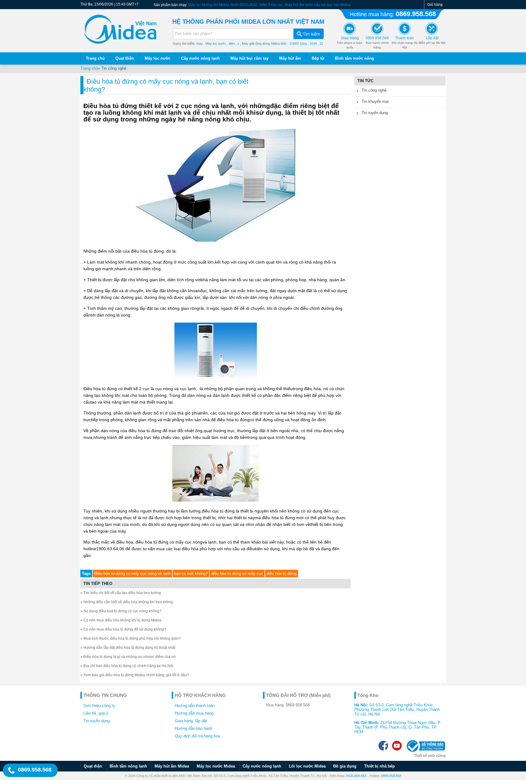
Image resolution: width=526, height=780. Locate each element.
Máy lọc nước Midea (216, 766)
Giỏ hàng (435, 4)
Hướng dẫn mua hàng (194, 713)
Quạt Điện (124, 58)
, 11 (320, 43)
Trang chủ (95, 58)
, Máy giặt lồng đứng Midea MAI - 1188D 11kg (273, 43)
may (199, 43)
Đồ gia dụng (344, 766)
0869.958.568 (416, 14)
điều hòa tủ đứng (281, 573)
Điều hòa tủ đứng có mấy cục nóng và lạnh (132, 573)
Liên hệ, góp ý (95, 713)
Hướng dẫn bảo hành (193, 728)
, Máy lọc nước (215, 43)
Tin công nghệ (113, 68)
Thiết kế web (424, 756)
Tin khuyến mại (374, 101)
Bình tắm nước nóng (354, 58)
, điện (231, 43)
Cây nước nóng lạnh (200, 58)
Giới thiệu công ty (99, 705)
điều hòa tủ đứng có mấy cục (237, 573)
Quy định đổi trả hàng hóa (197, 736)
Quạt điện (93, 766)
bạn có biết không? (191, 573)
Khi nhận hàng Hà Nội (405, 43)
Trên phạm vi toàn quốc (350, 43)
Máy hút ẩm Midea (172, 766)
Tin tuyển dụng (374, 112)
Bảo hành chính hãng (377, 43)
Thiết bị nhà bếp (379, 766)
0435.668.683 (356, 776)
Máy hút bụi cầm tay (249, 58)
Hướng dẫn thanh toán (195, 705)
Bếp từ (318, 58)
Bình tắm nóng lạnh (128, 766)
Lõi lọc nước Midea (307, 766)
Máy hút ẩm (290, 58)
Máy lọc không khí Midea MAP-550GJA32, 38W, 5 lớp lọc (235, 5)
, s (237, 43)
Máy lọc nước (157, 58)
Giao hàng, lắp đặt (191, 721)
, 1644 (312, 43)
